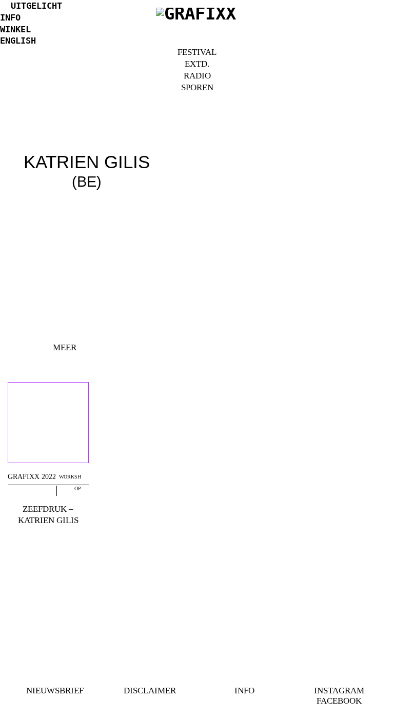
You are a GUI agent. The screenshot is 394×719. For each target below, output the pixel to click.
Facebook (339, 701)
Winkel (15, 29)
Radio (197, 76)
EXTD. (197, 64)
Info (10, 17)
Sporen (197, 87)
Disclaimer (150, 690)
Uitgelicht (36, 6)
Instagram (339, 690)
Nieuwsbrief (55, 690)
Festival (197, 52)
